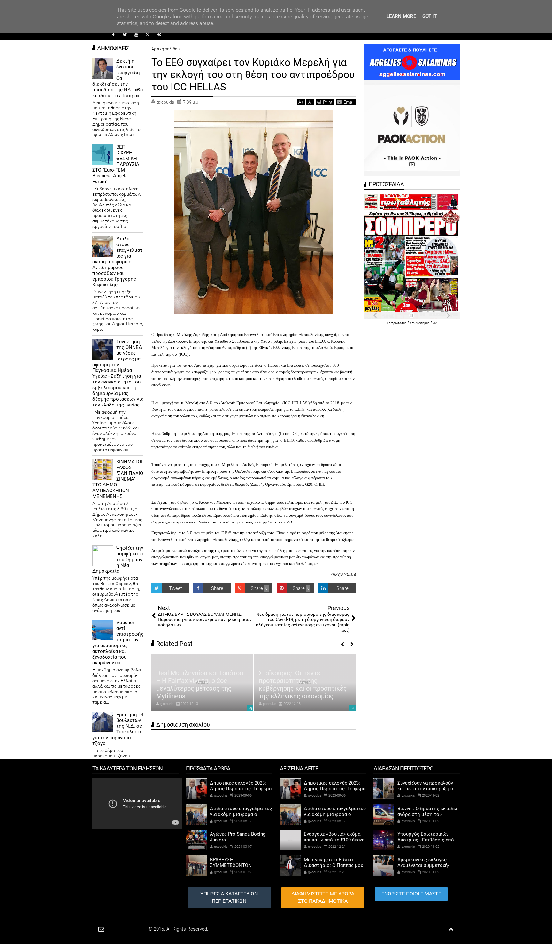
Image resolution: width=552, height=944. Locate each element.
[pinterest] (159, 34)
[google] (148, 34)
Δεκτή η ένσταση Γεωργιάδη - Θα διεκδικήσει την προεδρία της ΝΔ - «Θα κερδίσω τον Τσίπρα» (117, 78)
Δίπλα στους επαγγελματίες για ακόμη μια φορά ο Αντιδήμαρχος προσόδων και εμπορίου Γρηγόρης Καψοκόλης (117, 262)
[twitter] (125, 34)
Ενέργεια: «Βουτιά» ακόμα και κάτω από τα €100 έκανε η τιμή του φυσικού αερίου (334, 839)
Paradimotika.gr (131, 929)
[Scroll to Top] (451, 929)
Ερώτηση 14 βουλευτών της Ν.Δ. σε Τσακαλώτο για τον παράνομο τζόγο (117, 729)
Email (348, 101)
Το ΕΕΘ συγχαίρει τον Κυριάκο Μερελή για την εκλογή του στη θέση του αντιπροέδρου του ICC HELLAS (253, 74)
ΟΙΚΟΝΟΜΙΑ (343, 575)
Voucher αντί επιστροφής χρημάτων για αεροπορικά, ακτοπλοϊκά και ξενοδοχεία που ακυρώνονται (117, 643)
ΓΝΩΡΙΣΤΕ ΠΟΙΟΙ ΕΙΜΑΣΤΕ (411, 894)
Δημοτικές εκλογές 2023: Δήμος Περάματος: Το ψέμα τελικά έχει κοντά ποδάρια (241, 788)
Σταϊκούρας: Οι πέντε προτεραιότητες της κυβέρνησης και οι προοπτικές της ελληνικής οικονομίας (200, 684)
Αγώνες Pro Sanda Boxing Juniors (237, 837)
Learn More (401, 16)
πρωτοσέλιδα (401, 323)
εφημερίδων (427, 323)
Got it (429, 16)
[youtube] (136, 34)
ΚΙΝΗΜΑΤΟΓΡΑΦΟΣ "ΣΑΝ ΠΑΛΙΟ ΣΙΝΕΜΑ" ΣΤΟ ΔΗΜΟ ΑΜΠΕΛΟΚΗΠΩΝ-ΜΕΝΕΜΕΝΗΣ (117, 479)
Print (328, 101)
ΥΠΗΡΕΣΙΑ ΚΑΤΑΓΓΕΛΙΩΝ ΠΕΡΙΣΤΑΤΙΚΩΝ (229, 897)
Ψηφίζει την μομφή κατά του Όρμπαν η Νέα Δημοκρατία (117, 559)
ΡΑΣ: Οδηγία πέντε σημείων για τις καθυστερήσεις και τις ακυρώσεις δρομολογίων (304, 688)
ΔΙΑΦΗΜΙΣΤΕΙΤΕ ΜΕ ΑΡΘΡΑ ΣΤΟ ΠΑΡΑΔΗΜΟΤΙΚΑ (322, 897)
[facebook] (113, 34)
